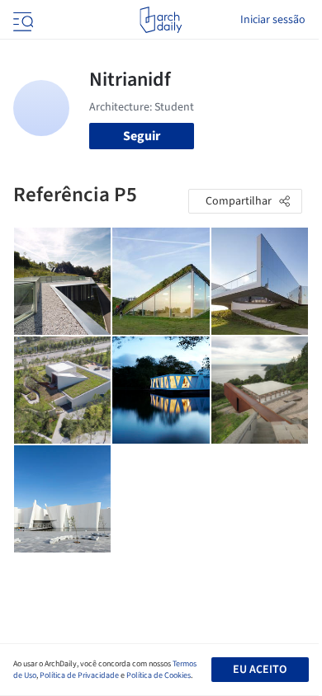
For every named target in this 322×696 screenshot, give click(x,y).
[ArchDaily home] (161, 20)
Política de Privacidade (79, 675)
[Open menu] (21, 19)
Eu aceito (259, 669)
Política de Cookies (158, 675)
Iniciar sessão (272, 20)
